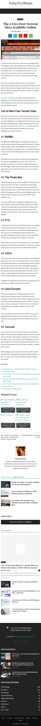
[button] (38, 11)
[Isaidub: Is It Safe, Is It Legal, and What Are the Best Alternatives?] (5, 484)
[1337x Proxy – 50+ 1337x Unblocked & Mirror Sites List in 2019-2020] (5, 656)
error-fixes (5, 710)
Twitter (20, 720)
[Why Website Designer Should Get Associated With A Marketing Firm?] (5, 665)
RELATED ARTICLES (6, 477)
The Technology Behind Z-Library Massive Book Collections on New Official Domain (19, 566)
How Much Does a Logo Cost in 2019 (31, 436)
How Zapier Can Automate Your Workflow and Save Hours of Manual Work (24, 503)
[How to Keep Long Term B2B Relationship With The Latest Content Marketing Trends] (5, 674)
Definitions (5, 704)
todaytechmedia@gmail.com (25, 636)
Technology (20, 19)
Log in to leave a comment (21, 522)
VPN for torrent (24, 126)
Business (4, 690)
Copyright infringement (8, 98)
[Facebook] (15, 642)
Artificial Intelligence (5, 505)
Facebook (35, 718)
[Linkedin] (20, 642)
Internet (4, 701)
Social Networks (6, 695)
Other (3, 707)
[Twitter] (26, 642)
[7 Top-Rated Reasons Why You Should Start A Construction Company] (5, 611)
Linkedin (28, 718)
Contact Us (10, 718)
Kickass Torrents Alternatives (12, 389)
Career (3, 562)
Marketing (4, 693)
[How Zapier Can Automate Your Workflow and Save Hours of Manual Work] (5, 502)
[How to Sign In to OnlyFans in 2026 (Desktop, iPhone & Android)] (5, 493)
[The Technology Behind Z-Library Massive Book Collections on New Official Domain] (20, 549)
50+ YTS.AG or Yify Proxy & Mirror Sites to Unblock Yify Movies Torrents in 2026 (9, 437)
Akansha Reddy (16, 31)
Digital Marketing (7, 698)
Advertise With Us (19, 718)
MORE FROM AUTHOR (18, 477)
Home (3, 718)
